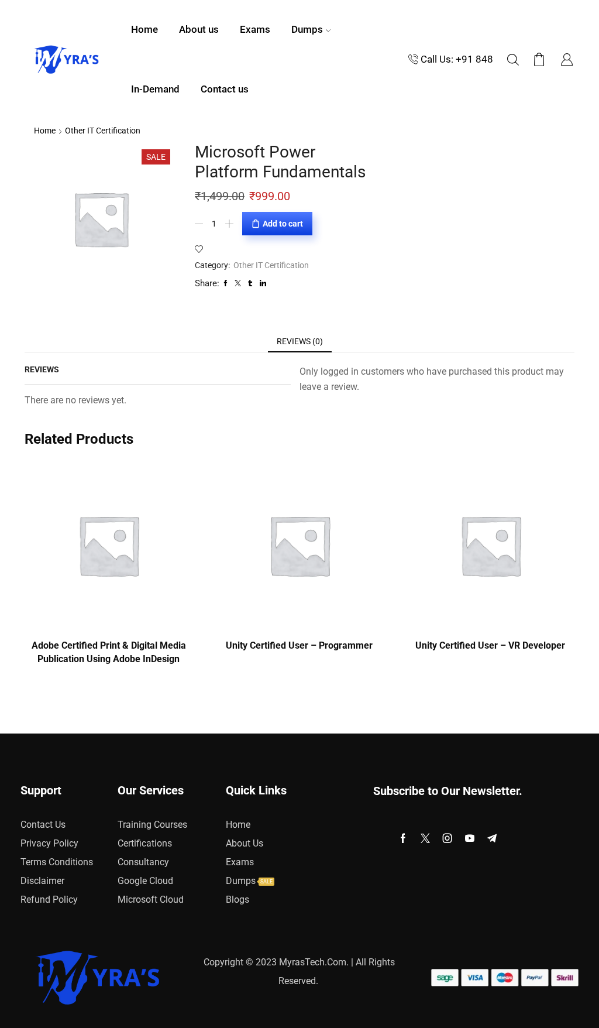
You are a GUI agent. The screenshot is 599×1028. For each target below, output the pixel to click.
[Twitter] (425, 838)
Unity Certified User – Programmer (299, 645)
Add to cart (283, 223)
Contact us (225, 89)
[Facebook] (403, 838)
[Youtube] (469, 838)
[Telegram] (492, 838)
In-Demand (155, 89)
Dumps (307, 29)
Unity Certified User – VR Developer (490, 645)
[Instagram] (447, 838)
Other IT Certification (102, 130)
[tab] (300, 341)
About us (199, 29)
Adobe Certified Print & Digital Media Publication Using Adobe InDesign (109, 652)
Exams (255, 29)
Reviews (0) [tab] (300, 341)
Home (144, 29)
